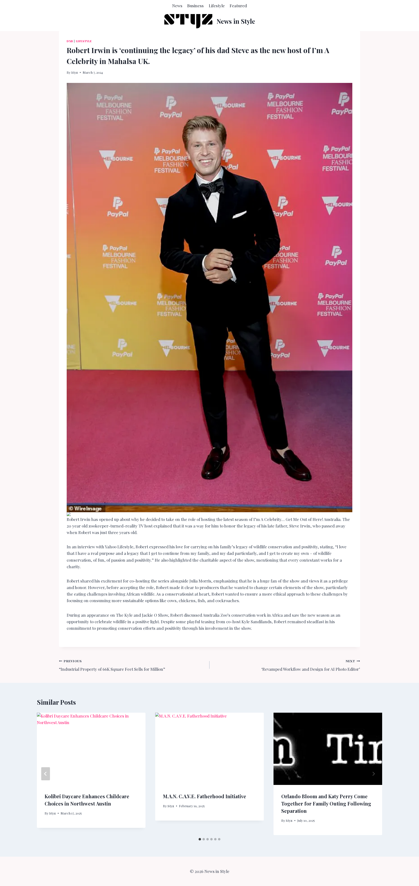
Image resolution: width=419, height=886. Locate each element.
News (177, 5)
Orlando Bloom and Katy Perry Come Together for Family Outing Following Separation (326, 803)
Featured (238, 5)
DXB (70, 41)
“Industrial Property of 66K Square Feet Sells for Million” (112, 665)
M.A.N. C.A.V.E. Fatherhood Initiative (204, 796)
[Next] (373, 773)
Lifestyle (217, 5)
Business (195, 5)
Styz (74, 72)
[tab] (200, 839)
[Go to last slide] (45, 773)
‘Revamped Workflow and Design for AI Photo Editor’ (310, 665)
